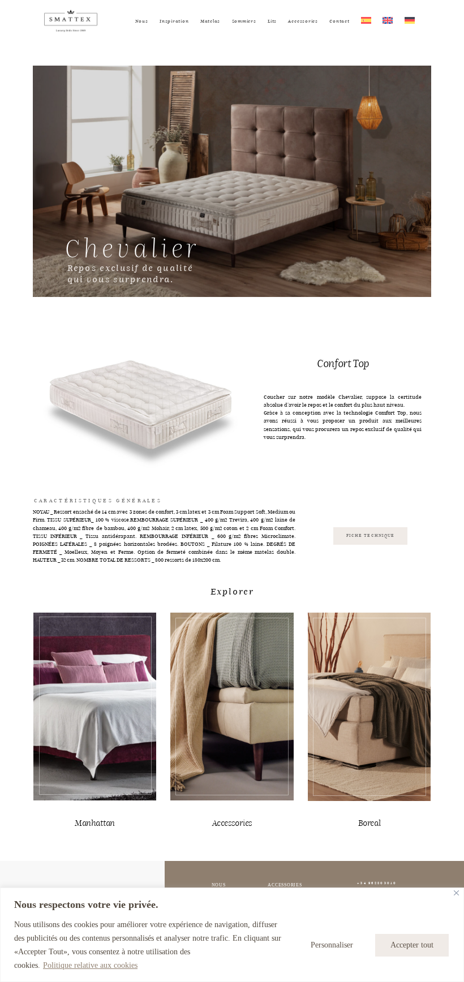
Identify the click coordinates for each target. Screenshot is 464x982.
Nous (141, 21)
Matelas (210, 21)
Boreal (369, 823)
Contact (339, 21)
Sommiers (244, 21)
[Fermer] (456, 892)
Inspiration (174, 21)
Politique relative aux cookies (90, 965)
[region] (232, 935)
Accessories (302, 21)
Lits (272, 21)
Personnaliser (332, 945)
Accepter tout (411, 945)
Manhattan (95, 823)
